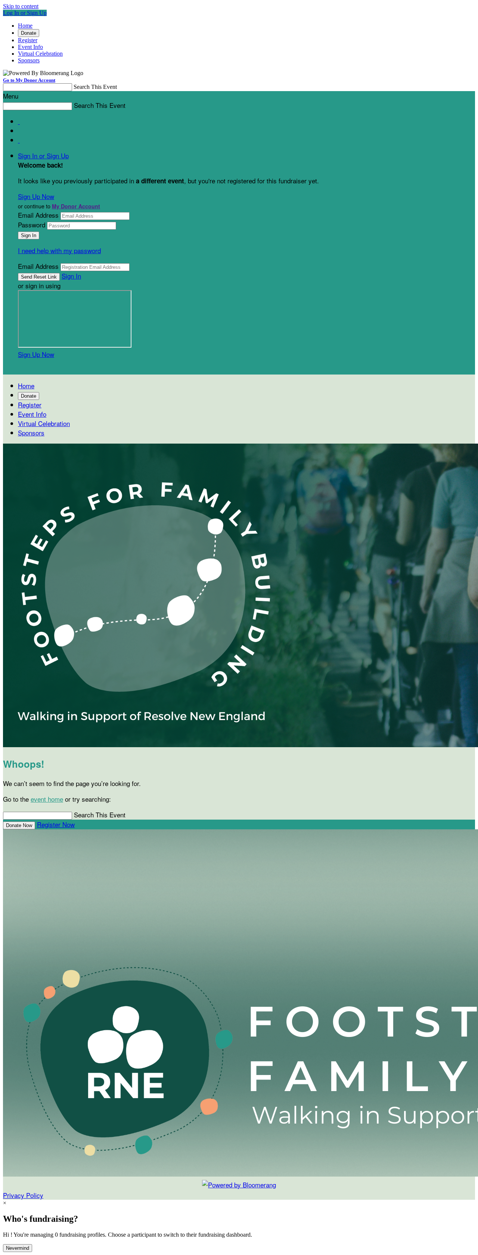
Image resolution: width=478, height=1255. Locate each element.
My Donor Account (76, 206)
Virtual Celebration (40, 53)
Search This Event (95, 87)
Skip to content (20, 6)
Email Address (38, 215)
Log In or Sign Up (25, 13)
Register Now (56, 824)
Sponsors (29, 60)
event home (47, 799)
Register (27, 40)
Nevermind (17, 1248)
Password (31, 224)
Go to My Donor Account (29, 80)
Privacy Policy (23, 1195)
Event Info (30, 47)
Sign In (71, 275)
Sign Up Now (36, 196)
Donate (28, 33)
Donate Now (19, 825)
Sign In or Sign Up (43, 155)
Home (25, 25)
